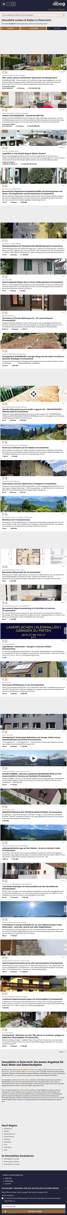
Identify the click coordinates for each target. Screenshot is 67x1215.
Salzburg (7, 1139)
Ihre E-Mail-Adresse (7, 1203)
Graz (16, 1075)
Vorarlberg (7, 1147)
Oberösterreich (9, 1137)
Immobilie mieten (23, 1090)
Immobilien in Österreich (29, 1070)
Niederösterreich (9, 1134)
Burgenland (8, 1128)
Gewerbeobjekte (16, 1071)
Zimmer (7, 1071)
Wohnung (53, 1070)
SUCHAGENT (10, 28)
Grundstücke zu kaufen (12, 1164)
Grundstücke (29, 1071)
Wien (5, 1150)
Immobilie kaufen (23, 1080)
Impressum (9, 1181)
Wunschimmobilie (53, 1098)
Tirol (5, 1145)
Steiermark (7, 1142)
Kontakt (8, 1184)
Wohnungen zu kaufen (11, 1162)
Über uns (8, 1178)
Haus (61, 1070)
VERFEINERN (57, 28)
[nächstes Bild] (65, 62)
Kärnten (6, 1131)
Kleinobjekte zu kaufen (11, 1159)
